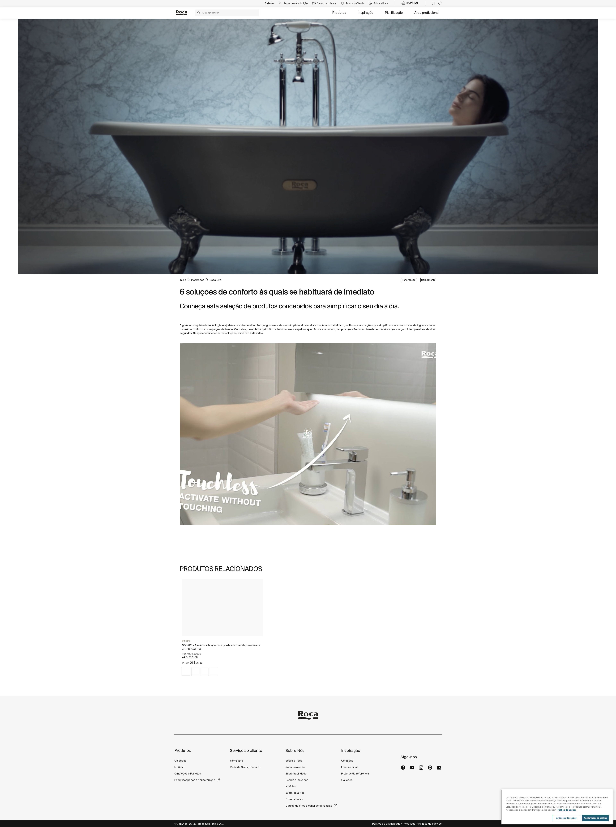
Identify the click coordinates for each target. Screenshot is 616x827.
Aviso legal (409, 823)
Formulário (236, 760)
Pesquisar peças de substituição (194, 780)
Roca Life (215, 279)
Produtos (339, 12)
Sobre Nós (295, 750)
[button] (199, 13)
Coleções (180, 760)
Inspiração (365, 12)
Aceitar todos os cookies (595, 818)
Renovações (408, 280)
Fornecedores (294, 799)
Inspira (186, 640)
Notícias (291, 786)
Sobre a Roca (294, 760)
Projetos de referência (355, 773)
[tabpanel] (222, 630)
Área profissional (426, 12)
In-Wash (179, 767)
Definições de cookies (566, 818)
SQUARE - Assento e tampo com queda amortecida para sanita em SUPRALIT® (221, 647)
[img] (186, 672)
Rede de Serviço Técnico (245, 767)
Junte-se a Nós (295, 792)
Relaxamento (428, 280)
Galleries (346, 780)
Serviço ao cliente (246, 750)
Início (183, 279)
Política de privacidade (386, 823)
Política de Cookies (567, 810)
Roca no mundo (295, 767)
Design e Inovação (297, 780)
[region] (557, 806)
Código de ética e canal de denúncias (309, 805)
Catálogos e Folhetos (187, 773)
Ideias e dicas (349, 767)
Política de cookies (430, 823)
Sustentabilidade (296, 773)
